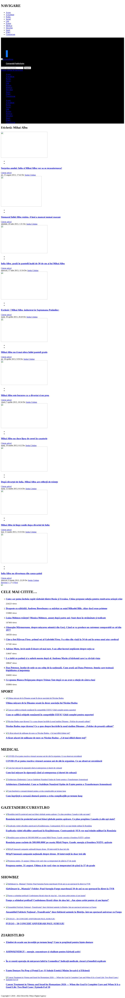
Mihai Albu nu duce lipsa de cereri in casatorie (24, 438)
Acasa (8, 12)
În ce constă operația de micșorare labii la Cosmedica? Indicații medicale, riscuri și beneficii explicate (56, 961)
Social (8, 19)
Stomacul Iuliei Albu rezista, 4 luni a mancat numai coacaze (31, 217)
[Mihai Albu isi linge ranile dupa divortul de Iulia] (24, 514)
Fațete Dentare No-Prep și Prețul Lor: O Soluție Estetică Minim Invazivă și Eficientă (48, 970)
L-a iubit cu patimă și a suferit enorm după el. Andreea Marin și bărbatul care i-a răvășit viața (53, 658)
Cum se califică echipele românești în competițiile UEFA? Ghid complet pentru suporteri (50, 714)
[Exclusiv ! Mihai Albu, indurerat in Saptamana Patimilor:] (24, 299)
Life (7, 21)
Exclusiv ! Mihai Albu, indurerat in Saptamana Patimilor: (30, 310)
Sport (8, 30)
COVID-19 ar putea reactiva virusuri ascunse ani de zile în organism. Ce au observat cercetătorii (54, 761)
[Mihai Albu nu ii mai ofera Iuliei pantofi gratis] (24, 341)
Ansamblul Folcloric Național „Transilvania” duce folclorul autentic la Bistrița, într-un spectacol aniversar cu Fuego (64, 912)
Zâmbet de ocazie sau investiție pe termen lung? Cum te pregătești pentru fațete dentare (49, 942)
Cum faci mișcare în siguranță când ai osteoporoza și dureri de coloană (41, 772)
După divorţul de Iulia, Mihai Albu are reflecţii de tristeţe (29, 482)
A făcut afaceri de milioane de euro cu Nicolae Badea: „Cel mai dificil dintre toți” (46, 738)
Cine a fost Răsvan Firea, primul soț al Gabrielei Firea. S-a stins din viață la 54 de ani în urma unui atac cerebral (62, 639)
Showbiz (9, 28)
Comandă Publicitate (15, 63)
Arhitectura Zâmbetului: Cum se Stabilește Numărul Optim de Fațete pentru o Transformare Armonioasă (59, 784)
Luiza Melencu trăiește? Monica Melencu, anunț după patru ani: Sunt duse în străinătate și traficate (56, 618)
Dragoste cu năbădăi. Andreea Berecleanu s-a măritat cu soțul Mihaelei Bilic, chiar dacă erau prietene (56, 608)
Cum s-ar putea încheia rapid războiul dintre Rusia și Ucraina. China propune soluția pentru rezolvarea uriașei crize (64, 599)
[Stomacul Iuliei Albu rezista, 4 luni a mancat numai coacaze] (21, 206)
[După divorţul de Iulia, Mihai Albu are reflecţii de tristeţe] (24, 471)
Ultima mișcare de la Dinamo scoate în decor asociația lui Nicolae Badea (42, 703)
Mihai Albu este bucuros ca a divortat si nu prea (25, 395)
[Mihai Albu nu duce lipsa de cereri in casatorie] (24, 427)
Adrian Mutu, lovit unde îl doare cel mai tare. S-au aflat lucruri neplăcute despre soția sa (50, 648)
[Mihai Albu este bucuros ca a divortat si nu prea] (24, 384)
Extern (8, 23)
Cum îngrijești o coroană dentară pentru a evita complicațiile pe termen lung (44, 796)
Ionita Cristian (30, 175)
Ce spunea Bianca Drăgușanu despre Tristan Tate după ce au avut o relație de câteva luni (50, 680)
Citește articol (6, 173)
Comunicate (10, 34)
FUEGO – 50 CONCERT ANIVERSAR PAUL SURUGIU (35, 923)
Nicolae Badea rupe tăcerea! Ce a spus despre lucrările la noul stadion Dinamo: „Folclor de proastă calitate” (60, 726)
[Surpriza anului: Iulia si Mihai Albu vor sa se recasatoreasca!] (24, 157)
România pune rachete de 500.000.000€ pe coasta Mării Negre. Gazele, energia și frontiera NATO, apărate (59, 842)
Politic (8, 17)
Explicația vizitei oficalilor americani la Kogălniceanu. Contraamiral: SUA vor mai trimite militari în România (61, 830)
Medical (9, 26)
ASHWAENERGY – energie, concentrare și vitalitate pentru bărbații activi (43, 951)
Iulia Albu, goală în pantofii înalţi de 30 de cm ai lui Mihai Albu (33, 263)
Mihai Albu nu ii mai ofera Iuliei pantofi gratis (24, 352)
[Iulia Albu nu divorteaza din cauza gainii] (24, 562)
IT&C (8, 32)
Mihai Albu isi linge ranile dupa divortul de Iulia (25, 525)
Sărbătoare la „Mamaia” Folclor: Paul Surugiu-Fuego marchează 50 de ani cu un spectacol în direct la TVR (60, 888)
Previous (4, 583)
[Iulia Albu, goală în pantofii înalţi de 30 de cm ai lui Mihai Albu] (24, 252)
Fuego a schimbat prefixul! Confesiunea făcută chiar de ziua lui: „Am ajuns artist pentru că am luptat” (57, 900)
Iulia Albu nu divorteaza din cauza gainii (21, 573)
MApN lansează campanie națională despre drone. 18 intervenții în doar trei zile (46, 854)
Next (16, 583)
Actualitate (10, 15)
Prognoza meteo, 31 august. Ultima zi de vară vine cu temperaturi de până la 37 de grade (50, 865)
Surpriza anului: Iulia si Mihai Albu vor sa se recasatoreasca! (31, 168)
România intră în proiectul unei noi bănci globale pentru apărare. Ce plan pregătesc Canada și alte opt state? (60, 819)
